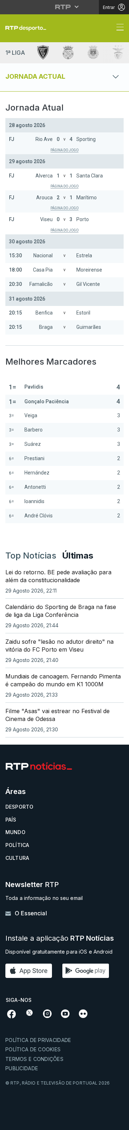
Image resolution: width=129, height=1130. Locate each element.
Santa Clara (89, 176)
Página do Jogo (64, 150)
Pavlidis (33, 387)
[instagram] (47, 1013)
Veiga (30, 415)
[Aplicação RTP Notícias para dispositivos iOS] (30, 971)
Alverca (44, 176)
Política (17, 845)
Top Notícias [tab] (30, 555)
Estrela (84, 255)
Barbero (33, 430)
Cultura (17, 858)
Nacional (43, 255)
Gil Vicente (88, 284)
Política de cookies (33, 1049)
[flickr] (83, 1013)
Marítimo (86, 197)
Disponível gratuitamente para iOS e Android (59, 952)
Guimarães (88, 327)
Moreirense (89, 270)
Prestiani (34, 458)
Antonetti (35, 487)
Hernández (36, 473)
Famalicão (41, 284)
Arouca (44, 197)
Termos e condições (34, 1059)
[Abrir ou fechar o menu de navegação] (118, 28)
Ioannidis (34, 501)
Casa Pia (43, 270)
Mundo (15, 832)
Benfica (44, 313)
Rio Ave (44, 139)
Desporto (19, 807)
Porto (82, 219)
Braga (46, 327)
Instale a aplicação (59, 938)
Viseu (46, 219)
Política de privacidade (38, 1040)
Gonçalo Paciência (46, 401)
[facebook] (11, 1013)
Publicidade (21, 1068)
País (10, 820)
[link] (28, 28)
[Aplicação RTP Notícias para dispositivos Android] (87, 971)
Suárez (32, 444)
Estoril (83, 313)
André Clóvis (38, 515)
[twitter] (29, 1012)
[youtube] (65, 1013)
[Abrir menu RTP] (64, 7)
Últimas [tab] (77, 555)
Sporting (86, 139)
